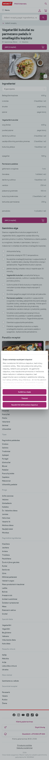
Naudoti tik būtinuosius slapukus (24, 405)
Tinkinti (24, 398)
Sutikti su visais (24, 392)
